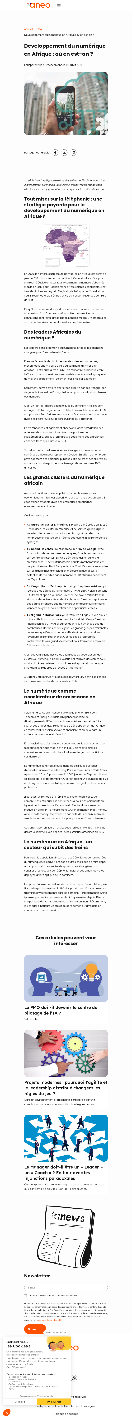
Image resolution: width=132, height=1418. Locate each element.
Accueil (28, 29)
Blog (39, 29)
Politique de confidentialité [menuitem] (52, 1406)
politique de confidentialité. (50, 1320)
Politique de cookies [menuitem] (66, 1413)
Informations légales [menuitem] (83, 1406)
